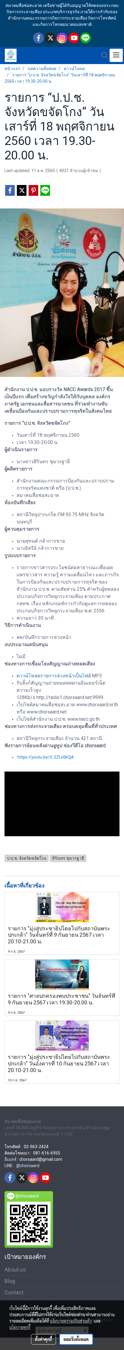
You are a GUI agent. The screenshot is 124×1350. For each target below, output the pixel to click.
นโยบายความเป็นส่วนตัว (71, 1321)
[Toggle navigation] (116, 55)
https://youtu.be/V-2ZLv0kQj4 (45, 757)
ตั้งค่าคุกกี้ (43, 1339)
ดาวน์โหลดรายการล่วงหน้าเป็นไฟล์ (54, 676)
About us (15, 1269)
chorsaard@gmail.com (40, 1159)
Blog (10, 1281)
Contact (14, 1292)
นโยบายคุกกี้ (19, 1327)
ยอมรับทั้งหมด (76, 1339)
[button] (103, 55)
